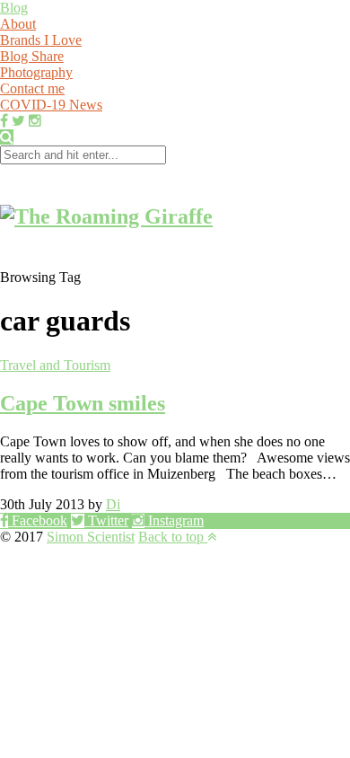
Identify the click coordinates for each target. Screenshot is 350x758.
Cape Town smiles (82, 403)
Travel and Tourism (55, 365)
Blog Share (32, 56)
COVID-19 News (51, 104)
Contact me (32, 88)
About (18, 23)
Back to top (172, 536)
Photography (36, 72)
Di (113, 504)
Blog (14, 7)
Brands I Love (41, 40)
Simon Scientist (91, 536)
